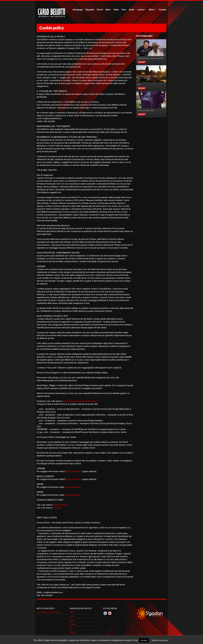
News (108, 9)
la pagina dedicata (72, 487)
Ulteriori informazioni (159, 640)
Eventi (100, 9)
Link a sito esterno (74, 471)
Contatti (162, 9)
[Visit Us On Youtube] (109, 615)
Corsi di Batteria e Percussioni (48, 612)
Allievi (152, 9)
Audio (132, 9)
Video (116, 9)
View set (141, 62)
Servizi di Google (60, 504)
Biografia (90, 9)
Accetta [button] (144, 640)
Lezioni (141, 9)
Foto (124, 9)
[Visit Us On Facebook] (105, 615)
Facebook (57, 507)
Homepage (78, 9)
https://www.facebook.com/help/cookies (80, 401)
